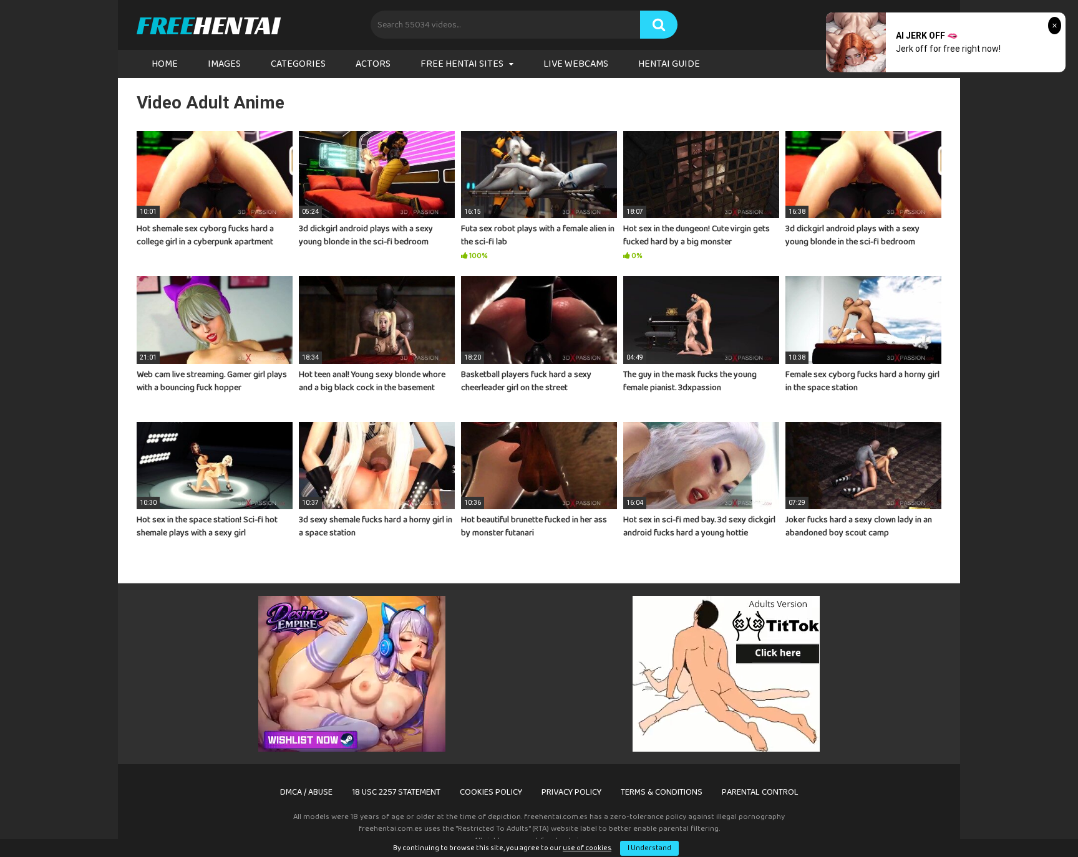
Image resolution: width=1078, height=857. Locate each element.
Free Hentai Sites (461, 64)
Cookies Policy (491, 792)
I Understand (649, 848)
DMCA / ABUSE (306, 792)
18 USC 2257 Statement (396, 792)
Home (165, 64)
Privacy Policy (571, 792)
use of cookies (587, 848)
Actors (373, 64)
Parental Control (760, 792)
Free (208, 25)
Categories (298, 64)
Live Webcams (575, 64)
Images (224, 64)
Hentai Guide (669, 64)
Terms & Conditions (661, 792)
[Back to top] (1036, 819)
